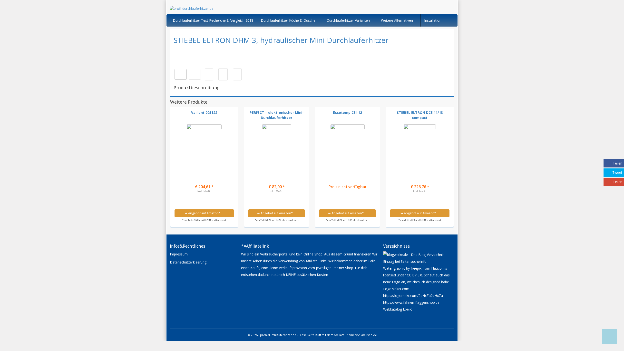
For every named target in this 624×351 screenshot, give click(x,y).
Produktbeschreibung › (204, 203)
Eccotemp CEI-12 (347, 112)
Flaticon (437, 268)
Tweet (617, 172)
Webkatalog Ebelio (397, 309)
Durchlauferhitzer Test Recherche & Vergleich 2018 (213, 20)
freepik (416, 268)
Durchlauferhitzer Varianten (349, 20)
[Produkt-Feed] (386, 321)
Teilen (617, 163)
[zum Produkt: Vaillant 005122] (204, 145)
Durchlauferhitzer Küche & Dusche (288, 20)
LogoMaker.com (396, 288)
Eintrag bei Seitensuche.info (405, 261)
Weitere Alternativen (397, 20)
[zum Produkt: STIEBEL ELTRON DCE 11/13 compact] (420, 145)
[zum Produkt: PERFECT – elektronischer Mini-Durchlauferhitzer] (276, 145)
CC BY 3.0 (414, 275)
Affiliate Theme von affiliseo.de (355, 335)
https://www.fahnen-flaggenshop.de (411, 302)
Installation (432, 20)
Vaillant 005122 (204, 112)
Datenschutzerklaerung (188, 262)
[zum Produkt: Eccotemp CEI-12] (347, 145)
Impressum (179, 254)
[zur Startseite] (229, 8)
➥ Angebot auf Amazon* (203, 213)
